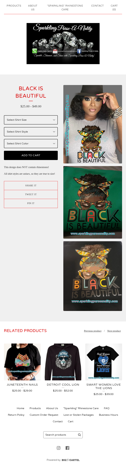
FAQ (106, 408)
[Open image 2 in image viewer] (92, 202)
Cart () (114, 7)
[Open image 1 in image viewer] (92, 124)
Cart (70, 421)
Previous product (92, 331)
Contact (97, 5)
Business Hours (108, 415)
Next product (114, 331)
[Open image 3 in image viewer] (92, 276)
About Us (32, 7)
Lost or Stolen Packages (78, 415)
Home (20, 408)
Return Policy (16, 415)
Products (14, 5)
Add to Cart (30, 155)
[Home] (63, 43)
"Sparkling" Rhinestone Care (65, 7)
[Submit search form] (79, 435)
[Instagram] (58, 448)
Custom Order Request (44, 415)
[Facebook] (67, 448)
